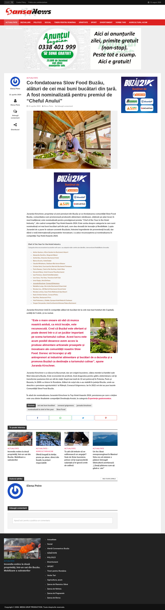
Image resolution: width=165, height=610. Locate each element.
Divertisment (106, 22)
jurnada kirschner (84, 405)
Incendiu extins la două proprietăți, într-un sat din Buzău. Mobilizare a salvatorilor (19, 456)
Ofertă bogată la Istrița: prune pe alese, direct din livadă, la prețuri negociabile (47, 458)
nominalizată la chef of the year (41, 409)
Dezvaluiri (25, 22)
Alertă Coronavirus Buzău (58, 548)
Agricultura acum (44, 451)
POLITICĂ (38, 22)
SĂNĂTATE (83, 22)
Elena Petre (15, 89)
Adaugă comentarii (15, 116)
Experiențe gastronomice (99, 398)
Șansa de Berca (53, 598)
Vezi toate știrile (109, 478)
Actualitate (11, 22)
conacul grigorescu (66, 405)
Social (48, 22)
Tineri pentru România (65, 22)
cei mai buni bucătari (46, 405)
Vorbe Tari (121, 22)
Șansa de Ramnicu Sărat (57, 584)
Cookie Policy (21, 2)
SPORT (94, 22)
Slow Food (61, 409)
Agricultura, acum (138, 22)
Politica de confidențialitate (37, 2)
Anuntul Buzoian (14, 28)
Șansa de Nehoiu (54, 589)
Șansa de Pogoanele (55, 593)
